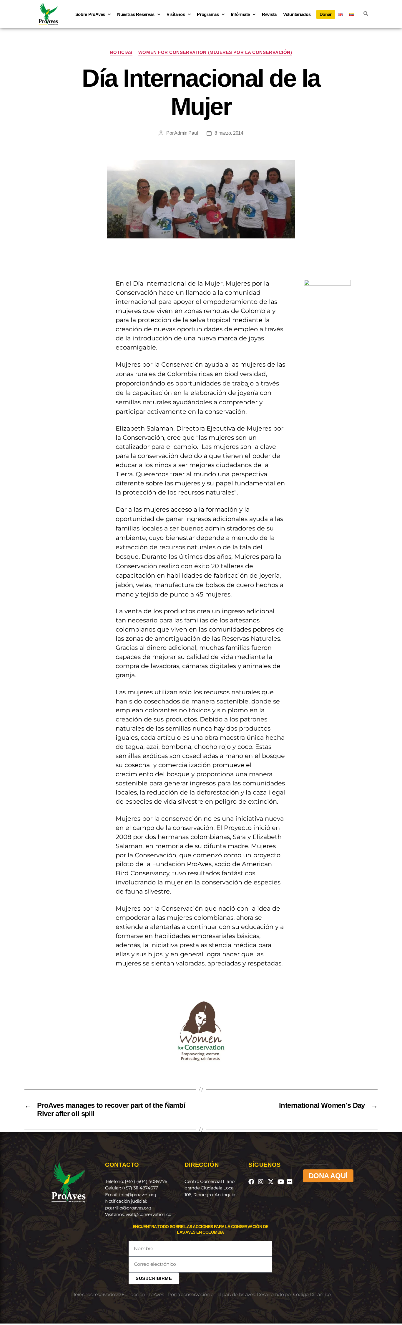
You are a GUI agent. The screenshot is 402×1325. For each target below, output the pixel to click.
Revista (269, 14)
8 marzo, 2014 (229, 133)
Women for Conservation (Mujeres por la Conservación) (215, 52)
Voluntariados (297, 14)
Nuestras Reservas (136, 14)
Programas (208, 14)
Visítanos (176, 14)
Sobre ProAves (90, 14)
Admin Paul (186, 133)
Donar (326, 14)
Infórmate (240, 14)
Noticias (121, 52)
